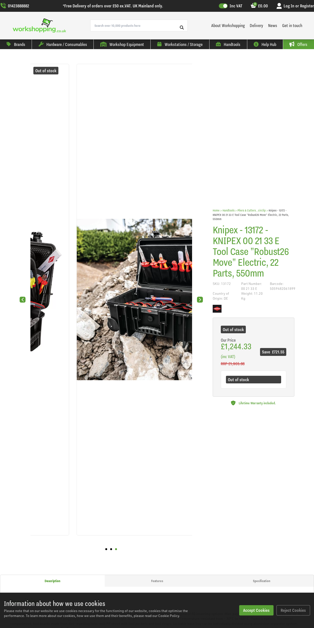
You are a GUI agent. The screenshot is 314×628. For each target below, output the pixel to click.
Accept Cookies (256, 610)
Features (157, 581)
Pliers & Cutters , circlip (251, 210)
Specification (261, 581)
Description (52, 581)
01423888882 (18, 6)
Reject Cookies (293, 610)
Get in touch (292, 25)
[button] (106, 549)
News (272, 25)
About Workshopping (228, 25)
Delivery (256, 25)
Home (216, 210)
